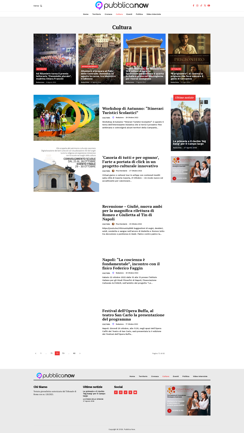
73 (63, 353)
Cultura (106, 118)
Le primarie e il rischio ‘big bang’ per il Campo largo (189, 142)
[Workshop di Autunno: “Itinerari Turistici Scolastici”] (66, 118)
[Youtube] (208, 5)
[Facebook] (193, 5)
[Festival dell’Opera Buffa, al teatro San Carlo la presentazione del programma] (66, 322)
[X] (205, 5)
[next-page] (80, 353)
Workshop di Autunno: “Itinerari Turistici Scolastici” (132, 110)
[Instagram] (197, 5)
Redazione (120, 117)
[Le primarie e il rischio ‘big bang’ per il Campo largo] (190, 124)
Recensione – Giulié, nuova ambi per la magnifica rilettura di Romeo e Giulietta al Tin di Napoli (132, 213)
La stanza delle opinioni (93, 399)
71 (51, 353)
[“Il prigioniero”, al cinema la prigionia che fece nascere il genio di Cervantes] (189, 59)
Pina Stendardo (121, 171)
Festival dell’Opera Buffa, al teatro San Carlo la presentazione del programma (133, 315)
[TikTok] (201, 5)
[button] (38, 5)
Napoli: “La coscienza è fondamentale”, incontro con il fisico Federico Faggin (131, 264)
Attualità (41, 69)
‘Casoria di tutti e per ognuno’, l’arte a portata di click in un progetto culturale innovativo (130, 161)
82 (74, 353)
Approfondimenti (89, 66)
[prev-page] (36, 353)
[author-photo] (113, 117)
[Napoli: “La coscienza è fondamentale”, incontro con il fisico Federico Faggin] (66, 271)
